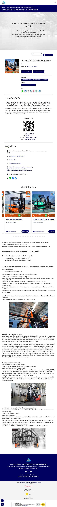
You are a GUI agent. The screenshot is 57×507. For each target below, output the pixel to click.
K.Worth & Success (31, 137)
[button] (13, 236)
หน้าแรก (3, 7)
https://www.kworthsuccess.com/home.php (19, 170)
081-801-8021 (29, 136)
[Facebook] (13, 178)
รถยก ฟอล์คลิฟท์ (37, 79)
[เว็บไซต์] (15, 178)
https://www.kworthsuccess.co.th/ (16, 169)
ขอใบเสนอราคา (39, 72)
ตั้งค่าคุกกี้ (38, 504)
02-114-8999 (12, 156)
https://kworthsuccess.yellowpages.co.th (20, 167)
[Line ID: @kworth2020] (10, 178)
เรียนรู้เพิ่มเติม (25, 505)
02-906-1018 (12, 160)
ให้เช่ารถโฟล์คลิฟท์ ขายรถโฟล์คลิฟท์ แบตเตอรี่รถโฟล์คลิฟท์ (30, 482)
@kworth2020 (30, 134)
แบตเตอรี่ (45, 79)
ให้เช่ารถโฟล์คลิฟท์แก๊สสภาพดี (28, 85)
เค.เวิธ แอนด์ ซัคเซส (32, 66)
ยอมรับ (43, 504)
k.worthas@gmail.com (30, 139)
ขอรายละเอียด (26, 72)
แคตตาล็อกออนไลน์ (12, 7)
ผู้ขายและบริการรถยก (26, 79)
